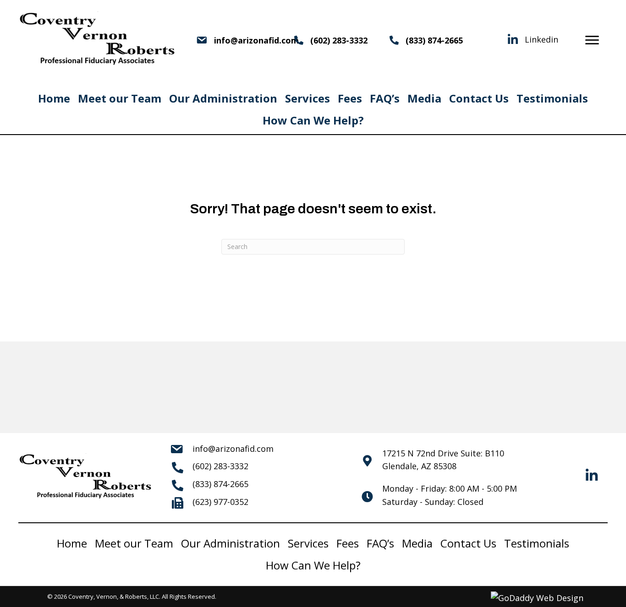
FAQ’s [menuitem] (385, 98)
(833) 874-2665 (434, 40)
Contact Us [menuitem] (479, 98)
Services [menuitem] (307, 98)
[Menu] (592, 40)
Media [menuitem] (424, 98)
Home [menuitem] (54, 98)
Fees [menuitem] (350, 98)
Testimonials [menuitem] (552, 98)
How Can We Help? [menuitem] (313, 120)
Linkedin (541, 39)
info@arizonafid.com (233, 448)
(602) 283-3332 (339, 40)
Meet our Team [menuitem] (119, 98)
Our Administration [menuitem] (223, 98)
